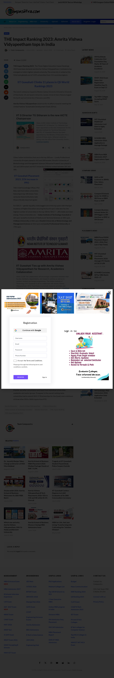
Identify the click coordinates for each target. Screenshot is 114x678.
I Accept (20, 361)
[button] (109, 292)
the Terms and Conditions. (33, 361)
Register (20, 377)
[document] (57, 339)
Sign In (44, 377)
